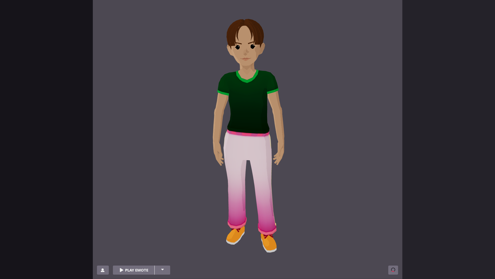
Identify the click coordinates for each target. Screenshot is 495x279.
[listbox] (162, 270)
